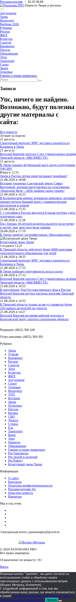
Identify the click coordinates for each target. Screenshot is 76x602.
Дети (3, 57)
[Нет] (60, 600)
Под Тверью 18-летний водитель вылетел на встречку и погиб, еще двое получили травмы (37, 225)
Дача (11, 438)
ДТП (11, 394)
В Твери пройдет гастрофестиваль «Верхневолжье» (36, 234)
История (14, 398)
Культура (6, 39)
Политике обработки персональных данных (42, 596)
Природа (14, 442)
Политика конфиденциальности (30, 485)
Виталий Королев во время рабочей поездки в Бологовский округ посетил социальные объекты (34, 317)
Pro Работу (15, 460)
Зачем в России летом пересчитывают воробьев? (33, 176)
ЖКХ (3, 35)
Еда (10, 427)
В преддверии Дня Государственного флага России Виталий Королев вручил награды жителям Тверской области (37, 293)
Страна (13, 424)
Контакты (15, 482)
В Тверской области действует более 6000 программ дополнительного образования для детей (36, 251)
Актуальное (8, 13)
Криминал (7, 46)
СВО (11, 416)
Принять (52, 599)
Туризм (13, 354)
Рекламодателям (11, 1)
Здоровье (6, 72)
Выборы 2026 (9, 24)
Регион (5, 31)
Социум (5, 42)
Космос (13, 413)
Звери (4, 68)
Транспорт (7, 61)
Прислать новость (20, 493)
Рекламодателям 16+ (22, 489)
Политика (15, 405)
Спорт (4, 64)
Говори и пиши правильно (18, 75)
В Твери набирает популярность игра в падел (31, 271)
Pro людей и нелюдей (22, 457)
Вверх (4, 567)
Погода (5, 50)
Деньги (13, 420)
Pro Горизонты (18, 453)
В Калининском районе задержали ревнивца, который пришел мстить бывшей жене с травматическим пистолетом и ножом (37, 201)
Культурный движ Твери (25, 464)
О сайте (13, 478)
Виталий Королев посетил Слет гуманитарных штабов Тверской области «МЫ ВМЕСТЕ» (38, 155)
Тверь (4, 17)
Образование (9, 53)
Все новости (8, 132)
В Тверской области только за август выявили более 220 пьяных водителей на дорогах (36, 306)
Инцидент (7, 20)
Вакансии (15, 496)
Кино (12, 435)
